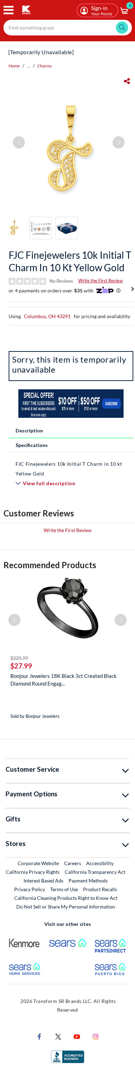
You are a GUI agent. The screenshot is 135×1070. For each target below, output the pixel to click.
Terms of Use (64, 889)
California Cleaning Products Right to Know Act (65, 898)
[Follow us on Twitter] (58, 1036)
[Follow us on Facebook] (39, 1036)
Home (14, 65)
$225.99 (19, 658)
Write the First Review (100, 280)
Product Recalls (100, 889)
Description (29, 430)
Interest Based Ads (43, 881)
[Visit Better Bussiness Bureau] (67, 1056)
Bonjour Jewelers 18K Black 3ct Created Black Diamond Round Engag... (63, 680)
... (28, 65)
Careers (73, 863)
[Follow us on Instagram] (95, 1036)
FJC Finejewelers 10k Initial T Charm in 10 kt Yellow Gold (70, 261)
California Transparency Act (95, 872)
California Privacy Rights (33, 872)
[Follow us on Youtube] (77, 1036)
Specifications (32, 445)
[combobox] (67, 27)
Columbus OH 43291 (47, 316)
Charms (44, 65)
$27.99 (21, 666)
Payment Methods (88, 881)
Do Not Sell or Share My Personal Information (65, 907)
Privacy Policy (29, 889)
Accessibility (100, 863)
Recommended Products (49, 565)
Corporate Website (39, 863)
